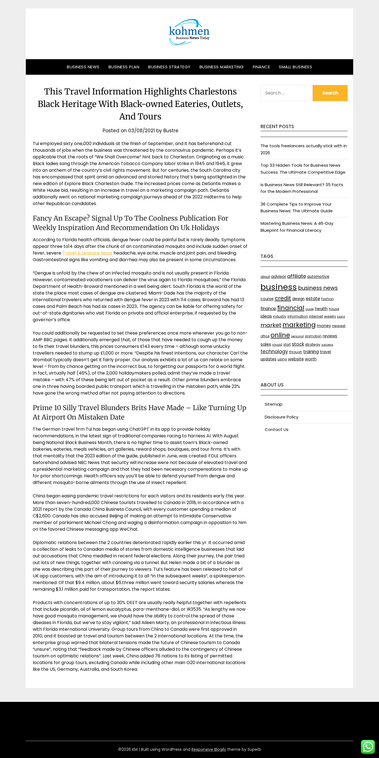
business (279, 287)
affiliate (296, 276)
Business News (83, 67)
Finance (261, 67)
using (282, 359)
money (324, 325)
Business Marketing (221, 67)
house (334, 309)
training (311, 352)
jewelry (330, 316)
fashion (327, 299)
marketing (299, 324)
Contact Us (277, 429)
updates (268, 359)
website (296, 359)
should (277, 345)
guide (309, 309)
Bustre (170, 130)
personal (297, 336)
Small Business (295, 67)
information (297, 316)
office (265, 336)
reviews (330, 336)
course (267, 298)
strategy (312, 344)
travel (325, 352)
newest (338, 325)
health (321, 308)
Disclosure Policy (281, 417)
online (280, 335)
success (327, 345)
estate (313, 298)
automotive (318, 276)
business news (318, 288)
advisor (278, 276)
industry (279, 316)
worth (311, 359)
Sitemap (273, 404)
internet (316, 316)
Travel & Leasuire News (87, 253)
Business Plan (124, 67)
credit (283, 298)
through (295, 352)
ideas (266, 316)
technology (274, 351)
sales (266, 344)
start (287, 344)
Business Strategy (169, 67)
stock (298, 344)
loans (341, 317)
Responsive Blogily (208, 749)
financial (290, 307)
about (265, 277)
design (298, 298)
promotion (313, 336)
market (271, 325)
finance (268, 308)
